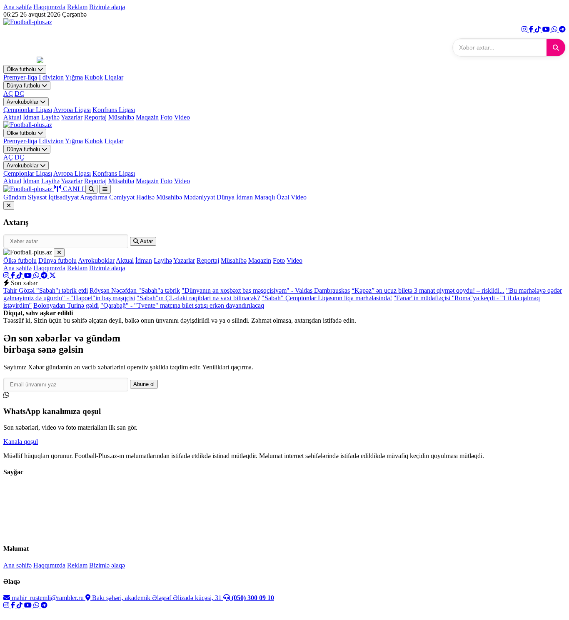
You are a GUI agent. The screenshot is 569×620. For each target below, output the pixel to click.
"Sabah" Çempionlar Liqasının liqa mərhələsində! (327, 297)
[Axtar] (556, 47)
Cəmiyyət (122, 197)
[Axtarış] (91, 189)
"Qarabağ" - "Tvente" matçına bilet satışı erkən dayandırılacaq (182, 305)
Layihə (50, 117)
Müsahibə (121, 117)
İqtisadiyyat (63, 197)
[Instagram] (525, 29)
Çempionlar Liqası (27, 109)
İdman (31, 117)
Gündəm (14, 197)
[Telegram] (562, 29)
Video (182, 117)
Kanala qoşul (20, 441)
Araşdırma (93, 197)
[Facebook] (532, 29)
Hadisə (145, 197)
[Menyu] (105, 189)
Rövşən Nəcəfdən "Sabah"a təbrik (135, 290)
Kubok (94, 77)
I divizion (51, 77)
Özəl (283, 197)
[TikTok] (538, 29)
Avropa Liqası (72, 109)
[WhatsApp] (555, 29)
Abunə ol (144, 384)
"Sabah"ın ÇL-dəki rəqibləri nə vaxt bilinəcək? (198, 297)
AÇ (8, 93)
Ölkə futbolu (22, 69)
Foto (166, 117)
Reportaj (95, 117)
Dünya (226, 197)
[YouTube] (547, 29)
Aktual (12, 117)
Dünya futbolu (24, 85)
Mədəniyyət (199, 197)
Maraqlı (265, 197)
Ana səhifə (17, 6)
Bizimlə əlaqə (107, 6)
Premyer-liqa (20, 77)
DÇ (19, 93)
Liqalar (114, 77)
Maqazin (147, 117)
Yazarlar (71, 117)
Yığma (74, 77)
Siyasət (37, 197)
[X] (52, 275)
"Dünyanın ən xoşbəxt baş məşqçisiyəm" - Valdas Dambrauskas (266, 290)
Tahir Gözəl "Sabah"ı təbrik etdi (45, 290)
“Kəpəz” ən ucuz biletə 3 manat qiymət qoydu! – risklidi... (428, 290)
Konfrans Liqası (113, 109)
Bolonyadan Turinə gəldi (66, 305)
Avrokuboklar (23, 102)
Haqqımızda (49, 6)
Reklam (77, 6)
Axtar (146, 241)
